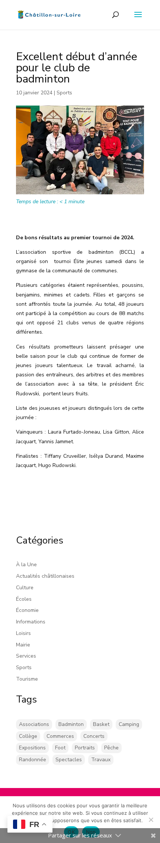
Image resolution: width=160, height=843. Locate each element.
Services (26, 655)
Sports (64, 92)
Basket (101, 724)
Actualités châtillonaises (45, 576)
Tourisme (27, 678)
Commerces (60, 736)
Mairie (23, 644)
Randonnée (32, 759)
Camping (129, 724)
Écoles (24, 599)
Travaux (101, 759)
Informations (30, 621)
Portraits (85, 747)
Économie (27, 610)
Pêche (111, 747)
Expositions (32, 747)
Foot (60, 747)
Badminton (71, 724)
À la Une (26, 564)
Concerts (94, 736)
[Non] (150, 819)
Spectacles (68, 759)
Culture (24, 587)
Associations (34, 724)
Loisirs (23, 633)
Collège (28, 736)
